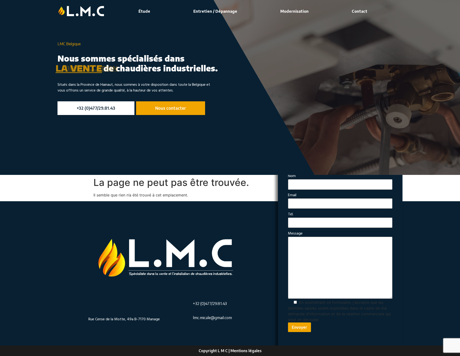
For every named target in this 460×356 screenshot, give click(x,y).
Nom (292, 176)
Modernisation (294, 11)
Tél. (290, 214)
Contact (359, 11)
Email (292, 195)
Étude (144, 11)
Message (295, 233)
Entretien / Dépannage (215, 11)
